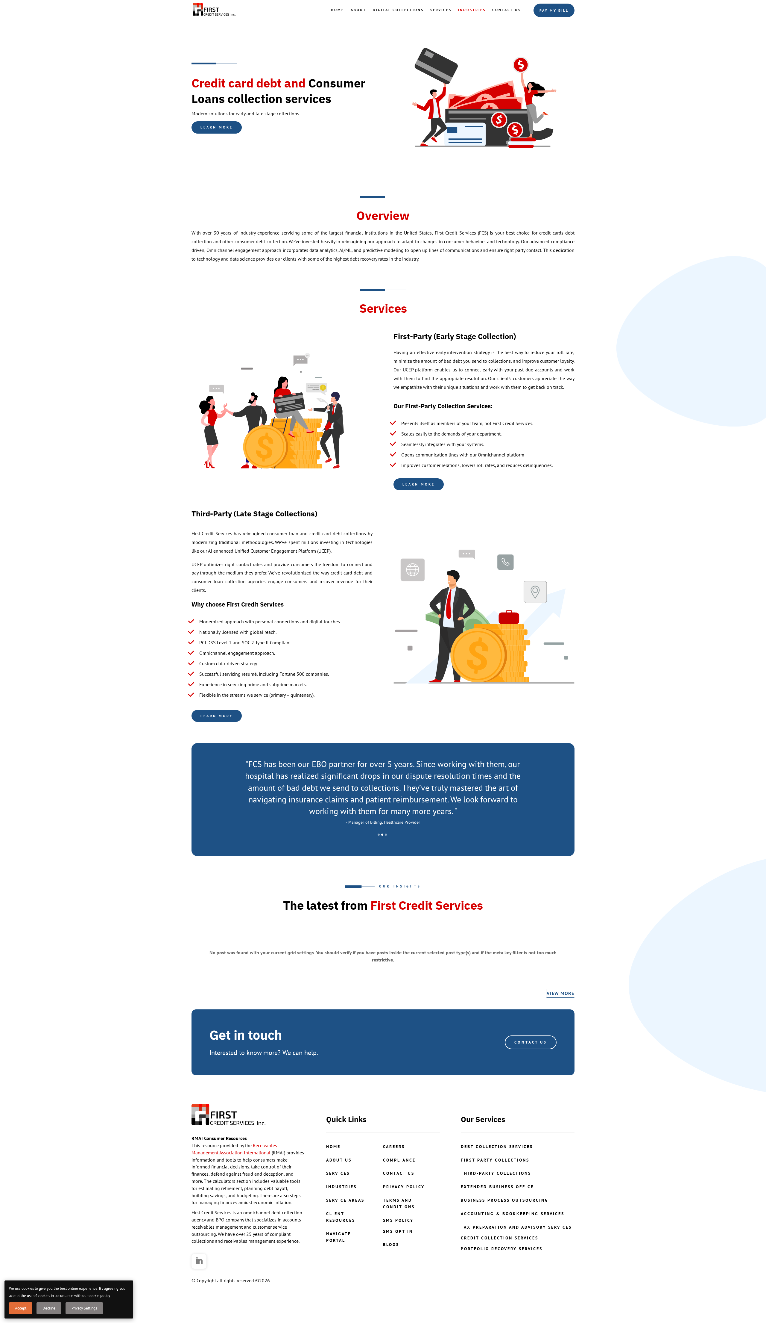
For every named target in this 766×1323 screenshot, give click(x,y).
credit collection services (499, 1238)
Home (337, 9)
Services (441, 9)
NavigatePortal (338, 1237)
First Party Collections (495, 1160)
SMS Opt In (398, 1231)
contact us (398, 1173)
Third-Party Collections (496, 1173)
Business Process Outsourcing (504, 1200)
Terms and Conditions (399, 1203)
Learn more (216, 127)
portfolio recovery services (501, 1248)
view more (560, 993)
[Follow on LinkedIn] (199, 1261)
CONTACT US (530, 1042)
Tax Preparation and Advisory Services (516, 1227)
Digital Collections (398, 9)
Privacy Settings (84, 1308)
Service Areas (345, 1200)
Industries (472, 9)
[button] (379, 835)
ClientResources (340, 1217)
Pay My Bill (554, 10)
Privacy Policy (404, 1186)
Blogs (391, 1244)
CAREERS (394, 1146)
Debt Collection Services (497, 1146)
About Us (339, 1160)
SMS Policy (398, 1220)
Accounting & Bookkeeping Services (512, 1213)
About (358, 9)
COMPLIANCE (399, 1160)
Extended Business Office (497, 1186)
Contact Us (506, 9)
